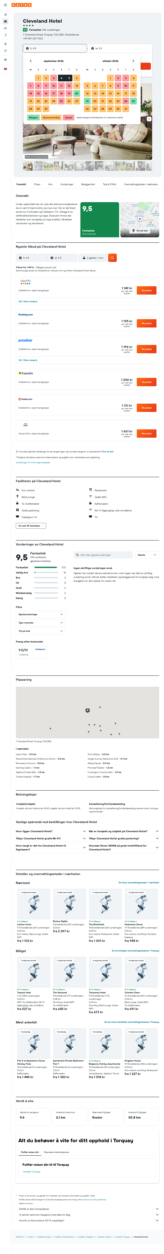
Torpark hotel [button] (24, 992)
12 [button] (69, 85)
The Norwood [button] (60, 992)
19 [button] (69, 93)
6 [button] (77, 78)
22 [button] (38, 101)
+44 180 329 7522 (33, 38)
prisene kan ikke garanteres (94, 1199)
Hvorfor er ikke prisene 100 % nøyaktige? (41, 1220)
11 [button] (61, 85)
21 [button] (30, 101)
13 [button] (77, 85)
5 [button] (69, 78)
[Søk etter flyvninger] (5, 15)
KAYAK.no (20, 1237)
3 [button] (53, 78)
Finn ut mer (108, 451)
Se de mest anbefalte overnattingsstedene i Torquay (131, 1022)
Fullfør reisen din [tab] (30, 1152)
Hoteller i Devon (104, 1237)
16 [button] (46, 93)
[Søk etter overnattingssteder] (5, 21)
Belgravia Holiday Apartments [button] (104, 1063)
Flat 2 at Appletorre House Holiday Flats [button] (31, 1062)
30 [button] (46, 108)
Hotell (30, 1237)
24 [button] (53, 101)
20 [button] (76, 93)
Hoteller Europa (44, 1237)
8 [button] (38, 85)
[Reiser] (5, 60)
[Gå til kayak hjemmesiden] (22, 5)
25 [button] (61, 101)
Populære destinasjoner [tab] (56, 1152)
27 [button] (76, 101)
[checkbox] (32, 652)
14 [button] (30, 93)
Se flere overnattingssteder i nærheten (139, 882)
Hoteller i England (86, 1237)
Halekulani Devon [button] (134, 924)
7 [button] (30, 85)
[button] (5, 4)
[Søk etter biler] (5, 28)
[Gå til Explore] (5, 44)
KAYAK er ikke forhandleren (34, 1209)
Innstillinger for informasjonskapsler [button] (33, 462)
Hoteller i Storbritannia (64, 1237)
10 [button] (53, 85)
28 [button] (30, 108)
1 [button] (38, 78)
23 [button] (46, 101)
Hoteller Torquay (122, 1237)
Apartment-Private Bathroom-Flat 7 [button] (68, 1062)
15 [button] (38, 93)
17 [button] (54, 93)
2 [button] (46, 78)
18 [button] (61, 93)
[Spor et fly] (5, 50)
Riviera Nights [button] (60, 921)
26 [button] (69, 101)
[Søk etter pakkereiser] (5, 35)
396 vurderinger (51, 29)
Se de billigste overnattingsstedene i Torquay (135, 950)
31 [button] (126, 108)
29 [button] (38, 108)
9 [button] (46, 85)
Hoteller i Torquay (31, 1171)
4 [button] (61, 78)
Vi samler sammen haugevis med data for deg (44, 1214)
